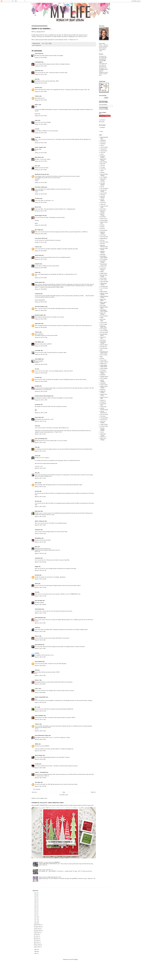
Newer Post (34, 792)
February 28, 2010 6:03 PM (40, 225)
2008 (35, 951)
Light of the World (104, 281)
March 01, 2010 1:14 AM (40, 434)
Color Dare (102, 182)
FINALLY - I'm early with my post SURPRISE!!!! (49, 862)
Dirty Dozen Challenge (102, 211)
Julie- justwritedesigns (40, 438)
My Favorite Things (102, 320)
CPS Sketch (102, 194)
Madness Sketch (103, 291)
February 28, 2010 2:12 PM (40, 74)
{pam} (36, 120)
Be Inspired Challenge (102, 156)
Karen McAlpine (38, 600)
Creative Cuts (103, 202)
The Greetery (103, 416)
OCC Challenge (103, 329)
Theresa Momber (38, 755)
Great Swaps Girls (104, 236)
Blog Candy (102, 163)
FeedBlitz (106, 109)
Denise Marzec (38, 157)
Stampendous (103, 383)
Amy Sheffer (37, 350)
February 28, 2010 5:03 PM (40, 202)
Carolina (37, 764)
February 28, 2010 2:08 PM (40, 57)
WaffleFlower (103, 437)
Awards (101, 154)
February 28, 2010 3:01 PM (40, 152)
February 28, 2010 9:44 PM (40, 327)
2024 (35, 895)
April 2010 (36, 940)
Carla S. (37, 688)
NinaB (36, 627)
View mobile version (63, 794)
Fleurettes (102, 225)
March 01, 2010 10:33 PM (40, 711)
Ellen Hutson (103, 216)
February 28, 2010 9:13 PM (40, 302)
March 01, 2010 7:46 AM (40, 496)
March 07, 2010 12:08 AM (40, 786)
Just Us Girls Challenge (103, 269)
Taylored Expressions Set (103, 412)
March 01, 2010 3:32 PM (40, 648)
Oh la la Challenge (104, 330)
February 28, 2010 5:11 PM (40, 211)
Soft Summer (103, 370)
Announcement (38, 45)
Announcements (103, 150)
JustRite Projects (103, 273)
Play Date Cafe (103, 346)
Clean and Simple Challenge (104, 174)
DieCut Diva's (103, 209)
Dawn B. (37, 207)
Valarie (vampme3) (39, 147)
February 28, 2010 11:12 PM (41, 400)
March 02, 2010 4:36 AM (40, 731)
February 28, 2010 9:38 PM (40, 319)
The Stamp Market (104, 418)
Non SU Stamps (103, 324)
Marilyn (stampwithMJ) (40, 697)
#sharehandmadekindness (104, 137)
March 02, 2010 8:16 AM (40, 739)
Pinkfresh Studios (104, 344)
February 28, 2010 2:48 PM (40, 124)
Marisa (36, 583)
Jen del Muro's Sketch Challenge (104, 256)
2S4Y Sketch (103, 142)
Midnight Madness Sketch (104, 307)
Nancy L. (37, 636)
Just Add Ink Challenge (103, 261)
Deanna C (37, 680)
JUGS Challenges (104, 259)
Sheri (36, 473)
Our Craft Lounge (104, 332)
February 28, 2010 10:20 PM (41, 346)
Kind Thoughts (103, 278)
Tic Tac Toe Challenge (102, 422)
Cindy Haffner (38, 342)
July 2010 (36, 934)
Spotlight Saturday (104, 376)
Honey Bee (102, 243)
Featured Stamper (104, 220)
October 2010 (37, 928)
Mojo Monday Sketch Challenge (104, 310)
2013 (35, 917)
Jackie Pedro (38, 70)
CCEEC (102, 170)
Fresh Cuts (102, 228)
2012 (35, 919)
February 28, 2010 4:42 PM (40, 182)
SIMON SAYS (103, 363)
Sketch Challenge (104, 368)
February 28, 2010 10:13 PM (41, 337)
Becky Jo (37, 482)
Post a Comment (36, 789)
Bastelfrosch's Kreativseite (40, 174)
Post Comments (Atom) (42, 798)
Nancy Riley (37, 782)
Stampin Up (102, 389)
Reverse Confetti (103, 354)
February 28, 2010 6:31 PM (40, 242)
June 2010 (36, 936)
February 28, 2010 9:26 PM (40, 310)
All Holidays (103, 143)
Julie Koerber (38, 323)
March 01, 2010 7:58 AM (40, 525)
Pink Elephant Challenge (103, 342)
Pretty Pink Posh (103, 348)
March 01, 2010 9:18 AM (40, 542)
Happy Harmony (103, 238)
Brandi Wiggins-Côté (39, 215)
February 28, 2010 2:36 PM (40, 100)
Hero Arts (102, 240)
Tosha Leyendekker (39, 715)
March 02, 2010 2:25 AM (40, 719)
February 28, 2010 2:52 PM (40, 132)
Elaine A (37, 104)
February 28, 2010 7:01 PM (40, 259)
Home (64, 792)
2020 (35, 903)
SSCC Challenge (103, 378)
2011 (35, 921)
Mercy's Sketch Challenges (103, 303)
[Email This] (45, 43)
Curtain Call (102, 204)
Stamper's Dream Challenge (103, 387)
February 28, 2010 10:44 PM (41, 381)
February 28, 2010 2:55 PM (40, 142)
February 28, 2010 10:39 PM (41, 364)
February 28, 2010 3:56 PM (40, 169)
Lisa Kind (37, 377)
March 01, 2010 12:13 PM (40, 613)
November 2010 (37, 926)
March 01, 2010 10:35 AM (40, 570)
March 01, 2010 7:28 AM (40, 451)
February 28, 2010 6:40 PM (40, 250)
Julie (36, 79)
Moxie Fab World (104, 316)
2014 (35, 915)
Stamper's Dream (103, 384)
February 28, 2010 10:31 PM (41, 354)
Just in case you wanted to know (103, 264)
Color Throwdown (104, 188)
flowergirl (37, 575)
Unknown (37, 96)
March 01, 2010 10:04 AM (40, 562)
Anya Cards (102, 152)
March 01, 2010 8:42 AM (40, 533)
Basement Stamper (39, 315)
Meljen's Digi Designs (103, 300)
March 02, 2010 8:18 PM (40, 759)
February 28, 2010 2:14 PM (40, 83)
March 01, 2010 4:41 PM (40, 665)
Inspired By (102, 254)
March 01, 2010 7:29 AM (40, 468)
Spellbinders (102, 374)
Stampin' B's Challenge (103, 391)
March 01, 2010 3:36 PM (40, 657)
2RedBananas (103, 140)
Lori (36, 129)
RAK (101, 350)
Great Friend (103, 235)
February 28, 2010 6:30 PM (40, 233)
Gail (36, 653)
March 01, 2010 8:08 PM (40, 692)
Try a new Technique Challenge (102, 429)
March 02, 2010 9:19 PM (40, 767)
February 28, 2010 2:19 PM (40, 91)
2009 (35, 949)
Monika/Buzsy (38, 538)
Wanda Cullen (38, 255)
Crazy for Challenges (102, 200)
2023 (35, 897)
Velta (36, 447)
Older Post (93, 792)
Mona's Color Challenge (103, 313)
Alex (36, 592)
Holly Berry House (104, 242)
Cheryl (36, 455)
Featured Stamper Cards (104, 222)
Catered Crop (103, 169)
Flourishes (102, 226)
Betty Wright (38, 230)
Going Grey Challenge (102, 232)
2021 (35, 901)
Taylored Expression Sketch (104, 409)
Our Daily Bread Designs (103, 334)
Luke (101, 289)
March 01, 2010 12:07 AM (40, 421)
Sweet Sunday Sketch (103, 404)
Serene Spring (103, 360)
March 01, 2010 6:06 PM (40, 684)
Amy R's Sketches (104, 147)
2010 (35, 923)
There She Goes (103, 419)
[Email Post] (43, 43)
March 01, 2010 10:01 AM (40, 553)
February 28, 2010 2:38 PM (40, 115)
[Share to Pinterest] (51, 43)
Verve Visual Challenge (103, 434)
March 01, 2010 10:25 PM (40, 702)
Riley (101, 356)
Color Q (102, 186)
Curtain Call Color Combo (104, 206)
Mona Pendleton (38, 661)
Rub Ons (102, 358)
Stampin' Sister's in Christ (103, 394)
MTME (101, 317)
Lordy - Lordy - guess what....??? (46, 869)
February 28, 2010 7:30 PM (40, 277)
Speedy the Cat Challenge (103, 372)
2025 (35, 893)
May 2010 (36, 938)
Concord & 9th (103, 193)
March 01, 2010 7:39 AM (40, 478)
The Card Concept (104, 414)
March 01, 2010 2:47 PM (40, 631)
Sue (35, 369)
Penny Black (103, 340)
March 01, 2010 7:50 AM (40, 516)
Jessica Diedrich (38, 644)
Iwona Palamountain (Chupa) (41, 735)
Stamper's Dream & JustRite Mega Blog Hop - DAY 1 (50, 877)
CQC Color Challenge (102, 197)
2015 (35, 913)
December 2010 (37, 924)
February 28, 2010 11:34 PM (41, 412)
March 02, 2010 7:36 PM (40, 750)
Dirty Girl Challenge (102, 214)
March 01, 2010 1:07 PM (40, 623)
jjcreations (37, 87)
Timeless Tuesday (104, 424)
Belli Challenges (103, 162)
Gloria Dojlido (38, 359)
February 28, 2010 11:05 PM (41, 391)
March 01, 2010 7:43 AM (40, 486)
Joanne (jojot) (38, 417)
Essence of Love (103, 218)
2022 (35, 899)
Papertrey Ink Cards (103, 337)
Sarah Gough (38, 53)
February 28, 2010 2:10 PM (40, 66)
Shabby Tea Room (104, 361)
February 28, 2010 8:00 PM (40, 289)
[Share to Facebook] (49, 43)
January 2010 (37, 946)
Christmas (102, 172)
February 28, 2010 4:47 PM (40, 194)
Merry (36, 165)
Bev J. (36, 707)
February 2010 (37, 945)
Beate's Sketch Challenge (103, 159)
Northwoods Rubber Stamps (103, 326)
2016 (35, 911)
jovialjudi (37, 386)
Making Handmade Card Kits (104, 296)
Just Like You (103, 266)
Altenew (102, 145)
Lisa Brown (37, 198)
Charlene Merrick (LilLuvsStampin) (43, 396)
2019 (35, 905)
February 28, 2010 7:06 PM (40, 267)
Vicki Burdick (38, 62)
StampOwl (37, 264)
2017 (35, 909)
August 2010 (37, 932)
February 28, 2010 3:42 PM (40, 161)
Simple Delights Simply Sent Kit (103, 366)
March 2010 (36, 943)
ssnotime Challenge (102, 380)
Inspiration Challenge (102, 252)
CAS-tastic (102, 165)
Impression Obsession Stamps (104, 246)
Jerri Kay (37, 491)
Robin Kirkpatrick (39, 617)
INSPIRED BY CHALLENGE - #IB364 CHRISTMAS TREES (48, 802)
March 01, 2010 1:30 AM (40, 442)
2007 (35, 953)
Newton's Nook (103, 322)
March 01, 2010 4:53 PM (40, 675)
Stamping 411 (103, 402)
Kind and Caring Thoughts (103, 275)
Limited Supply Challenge (103, 284)
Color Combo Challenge (103, 179)
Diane (36, 546)
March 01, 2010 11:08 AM (40, 579)
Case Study (102, 167)
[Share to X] (48, 43)
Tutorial (102, 432)
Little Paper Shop (104, 286)
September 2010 (37, 930)
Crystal (36, 137)
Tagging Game (103, 406)
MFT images (103, 305)
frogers (36, 272)
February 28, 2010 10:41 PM (41, 373)
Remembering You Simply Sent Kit (104, 352)
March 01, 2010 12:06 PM (40, 604)
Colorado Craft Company (103, 190)
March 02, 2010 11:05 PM (40, 777)
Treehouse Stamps (104, 426)
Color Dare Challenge (102, 184)
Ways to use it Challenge (103, 439)
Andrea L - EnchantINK (40, 772)
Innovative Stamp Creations (104, 249)
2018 (35, 907)
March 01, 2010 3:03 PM (40, 640)
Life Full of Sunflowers (40, 306)
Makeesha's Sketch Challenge (104, 294)
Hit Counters (101, 121)
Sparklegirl (102, 127)
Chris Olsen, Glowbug (40, 187)
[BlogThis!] (47, 43)
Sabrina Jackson (38, 282)
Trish (36, 670)
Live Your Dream (104, 288)
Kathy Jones (37, 511)
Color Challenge (103, 177)
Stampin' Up (103, 400)
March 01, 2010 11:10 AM (40, 587)
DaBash (36, 744)
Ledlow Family (103, 279)
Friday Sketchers (103, 230)
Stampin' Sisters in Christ (104, 397)
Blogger (76, 959)
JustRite (102, 271)
